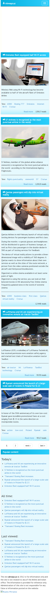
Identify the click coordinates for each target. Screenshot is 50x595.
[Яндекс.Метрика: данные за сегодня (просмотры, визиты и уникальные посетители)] (9, 591)
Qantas (43, 296)
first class (33, 296)
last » (42, 445)
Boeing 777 (19, 104)
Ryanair (37, 430)
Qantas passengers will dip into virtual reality (23, 193)
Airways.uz (10, 3)
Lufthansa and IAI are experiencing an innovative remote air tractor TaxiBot (23, 313)
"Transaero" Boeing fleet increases (18, 476)
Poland (29, 430)
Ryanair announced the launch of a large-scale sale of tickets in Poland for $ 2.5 (24, 384)
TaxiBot (38, 367)
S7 (37, 179)
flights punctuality (15, 179)
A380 (9, 104)
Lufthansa (27, 367)
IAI (19, 367)
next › (28, 445)
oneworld (29, 179)
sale (45, 430)
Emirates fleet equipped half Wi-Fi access (25, 54)
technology (7, 370)
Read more (28, 111)
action (10, 430)
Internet (40, 104)
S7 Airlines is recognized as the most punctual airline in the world (22, 121)
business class (20, 296)
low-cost (19, 430)
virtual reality (8, 299)
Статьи (12, 106)
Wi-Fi (4, 106)
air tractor (11, 367)
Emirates (30, 104)
